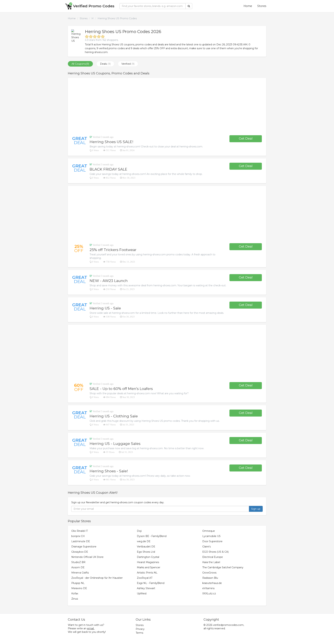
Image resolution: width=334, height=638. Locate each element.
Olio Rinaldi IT (79, 530)
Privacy (140, 629)
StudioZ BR (78, 562)
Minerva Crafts (80, 572)
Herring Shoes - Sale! (109, 471)
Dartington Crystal (148, 557)
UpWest (142, 593)
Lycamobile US (211, 536)
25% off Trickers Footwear (113, 250)
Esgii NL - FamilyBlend (150, 583)
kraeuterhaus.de (212, 583)
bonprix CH (78, 536)
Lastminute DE (80, 541)
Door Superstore (212, 541)
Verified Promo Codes (93, 6)
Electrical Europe (212, 557)
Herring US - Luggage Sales (115, 443)
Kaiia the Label (211, 562)
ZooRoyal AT (144, 577)
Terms (139, 632)
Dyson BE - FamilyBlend (151, 536)
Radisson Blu (210, 577)
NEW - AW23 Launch (109, 280)
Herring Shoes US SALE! (111, 142)
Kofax (74, 593)
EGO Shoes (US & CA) (215, 551)
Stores (261, 6)
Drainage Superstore (83, 546)
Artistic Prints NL (147, 572)
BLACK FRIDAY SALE (108, 169)
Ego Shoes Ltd (146, 551)
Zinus (74, 598)
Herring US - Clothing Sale (114, 416)
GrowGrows (209, 572)
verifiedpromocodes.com (228, 625)
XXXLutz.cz (209, 593)
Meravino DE (79, 588)
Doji (139, 530)
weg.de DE (143, 541)
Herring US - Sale (105, 308)
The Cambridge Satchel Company (222, 567)
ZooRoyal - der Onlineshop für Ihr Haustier (97, 577)
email (90, 628)
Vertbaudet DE (146, 546)
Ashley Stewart (146, 588)
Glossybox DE (79, 551)
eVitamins (208, 588)
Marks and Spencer (148, 567)
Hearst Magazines (148, 562)
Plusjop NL (78, 583)
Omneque (208, 530)
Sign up (255, 508)
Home (248, 6)
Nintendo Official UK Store (87, 557)
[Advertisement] (167, 106)
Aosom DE (78, 567)
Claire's (206, 546)
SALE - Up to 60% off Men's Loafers (121, 388)
